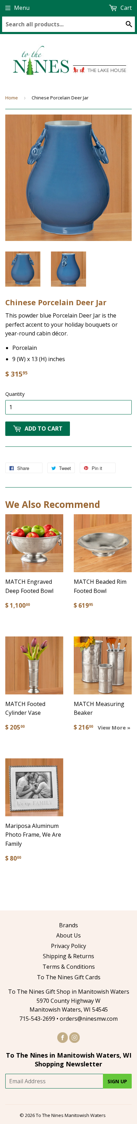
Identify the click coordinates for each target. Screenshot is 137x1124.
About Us (68, 935)
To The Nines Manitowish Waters (71, 1115)
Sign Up (117, 1081)
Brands (68, 925)
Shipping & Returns (68, 956)
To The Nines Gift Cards (68, 977)
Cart (125, 8)
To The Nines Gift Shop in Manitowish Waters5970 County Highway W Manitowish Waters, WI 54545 (68, 1000)
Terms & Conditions (69, 967)
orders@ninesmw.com (89, 1018)
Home (11, 97)
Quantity (15, 394)
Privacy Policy (68, 946)
